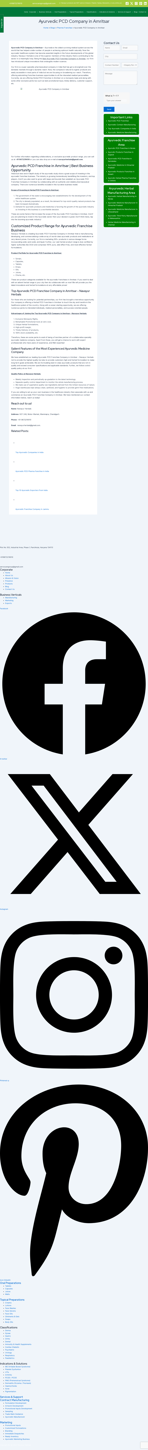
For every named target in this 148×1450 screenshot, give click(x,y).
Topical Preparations (76, 12)
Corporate (32, 12)
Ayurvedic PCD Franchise (118, 121)
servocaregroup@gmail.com (43, 3)
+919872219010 (15, 3)
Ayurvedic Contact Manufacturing (122, 125)
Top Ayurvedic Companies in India (122, 128)
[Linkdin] (145, 3)
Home (26, 12)
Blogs (136, 12)
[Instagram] (136, 3)
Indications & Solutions (107, 12)
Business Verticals (45, 12)
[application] (37, 12)
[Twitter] (131, 3)
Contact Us (142, 12)
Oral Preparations (60, 12)
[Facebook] (127, 3)
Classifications (92, 12)
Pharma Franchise (64, 28)
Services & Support (124, 12)
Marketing (6, 1422)
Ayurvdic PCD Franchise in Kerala (121, 148)
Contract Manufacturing (14, 1400)
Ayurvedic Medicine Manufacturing (122, 132)
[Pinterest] (140, 3)
